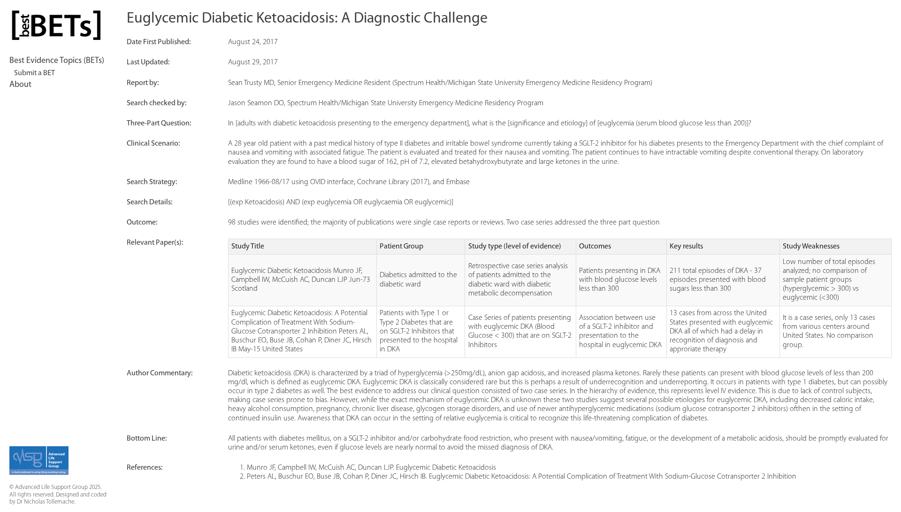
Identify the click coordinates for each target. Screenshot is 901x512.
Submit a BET (34, 73)
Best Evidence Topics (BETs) (56, 61)
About (20, 85)
